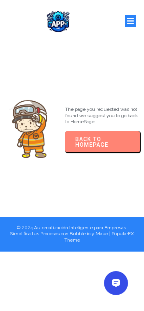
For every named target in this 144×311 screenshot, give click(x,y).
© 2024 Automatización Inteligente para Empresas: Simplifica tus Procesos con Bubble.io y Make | (68, 231)
